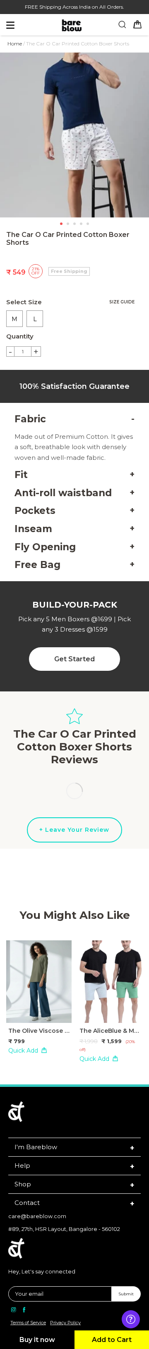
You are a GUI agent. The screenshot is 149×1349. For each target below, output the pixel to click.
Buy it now (37, 1340)
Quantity (20, 336)
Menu (25, 27)
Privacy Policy (65, 1322)
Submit (126, 1294)
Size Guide (122, 302)
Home (14, 43)
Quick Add (23, 1050)
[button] (61, 223)
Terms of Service (28, 1322)
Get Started (74, 659)
